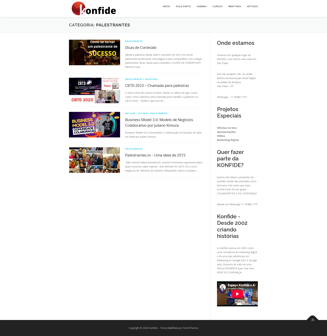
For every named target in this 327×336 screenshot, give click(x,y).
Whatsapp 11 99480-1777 (244, 204)
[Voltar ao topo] (313, 320)
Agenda (202, 6)
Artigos (252, 6)
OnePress (172, 328)
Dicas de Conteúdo (141, 47)
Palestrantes (134, 41)
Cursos (218, 6)
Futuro (143, 113)
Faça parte (183, 6)
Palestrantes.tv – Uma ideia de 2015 (155, 155)
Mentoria (234, 6)
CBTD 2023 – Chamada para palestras (157, 85)
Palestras (151, 79)
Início (166, 6)
